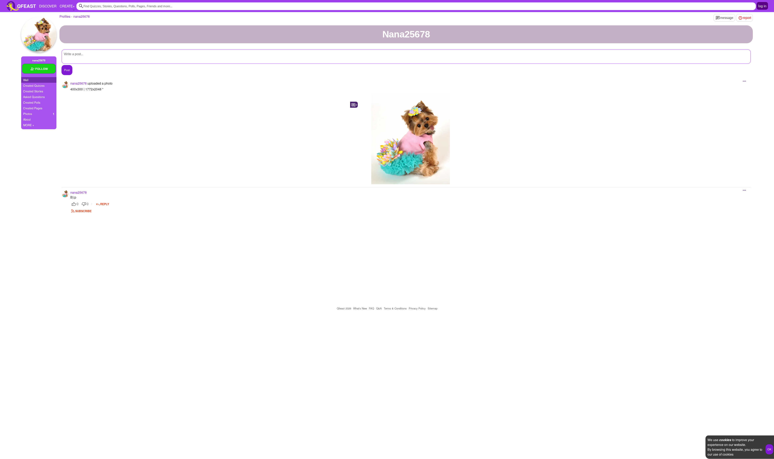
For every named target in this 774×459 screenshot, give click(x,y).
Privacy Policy (417, 308)
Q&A (379, 308)
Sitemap (432, 308)
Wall (25, 80)
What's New (360, 308)
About (27, 119)
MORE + (28, 125)
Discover (47, 5)
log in (762, 5)
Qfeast (344, 308)
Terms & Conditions (395, 308)
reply (104, 204)
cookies (725, 439)
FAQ (371, 308)
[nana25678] (38, 34)
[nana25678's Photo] (410, 139)
